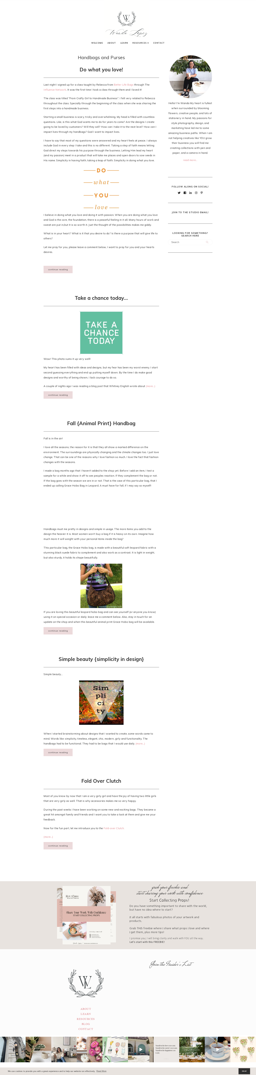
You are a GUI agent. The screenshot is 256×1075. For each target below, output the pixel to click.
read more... (190, 160)
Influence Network (55, 89)
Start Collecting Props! (169, 900)
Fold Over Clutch (101, 781)
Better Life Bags (123, 84)
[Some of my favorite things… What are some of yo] (115, 1049)
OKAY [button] (244, 1071)
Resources (139, 43)
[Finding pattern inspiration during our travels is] (141, 1049)
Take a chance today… (101, 298)
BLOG (86, 1024)
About (111, 43)
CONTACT (85, 1029)
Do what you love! (101, 69)
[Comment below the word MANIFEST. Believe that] (166, 1049)
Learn (124, 43)
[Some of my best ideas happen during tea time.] (217, 1049)
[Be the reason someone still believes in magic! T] (38, 1049)
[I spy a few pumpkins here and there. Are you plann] (89, 1049)
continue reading (58, 269)
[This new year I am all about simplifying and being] (64, 1049)
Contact (159, 43)
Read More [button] (101, 1071)
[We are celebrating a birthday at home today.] (243, 1049)
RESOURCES (86, 1019)
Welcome (97, 43)
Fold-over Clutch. (114, 828)
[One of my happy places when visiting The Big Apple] (13, 1049)
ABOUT (85, 1009)
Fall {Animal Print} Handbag (101, 423)
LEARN (86, 1014)
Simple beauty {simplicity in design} (101, 659)
